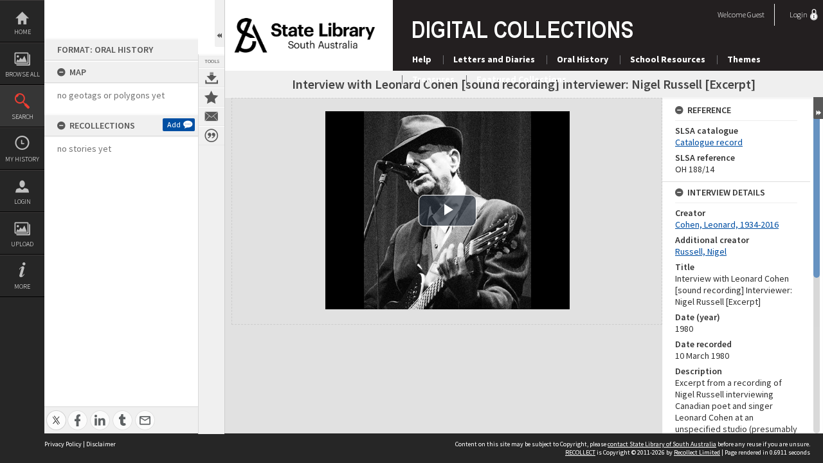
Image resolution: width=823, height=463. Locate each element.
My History (22, 159)
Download (211, 77)
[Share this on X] (56, 413)
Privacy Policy (63, 444)
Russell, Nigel (701, 251)
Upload (22, 244)
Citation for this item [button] (211, 135)
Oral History (582, 59)
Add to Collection (211, 97)
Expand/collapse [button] (818, 108)
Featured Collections (521, 79)
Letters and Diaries (494, 59)
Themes (744, 59)
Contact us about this (211, 116)
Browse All (22, 74)
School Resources (667, 59)
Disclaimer (101, 444)
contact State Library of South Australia (662, 444)
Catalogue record (709, 142)
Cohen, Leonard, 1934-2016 (727, 224)
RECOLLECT (580, 452)
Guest (755, 14)
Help (421, 59)
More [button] (22, 286)
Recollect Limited (697, 452)
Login (22, 201)
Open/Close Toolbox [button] (219, 23)
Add (174, 124)
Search (22, 117)
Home (22, 32)
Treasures (433, 79)
